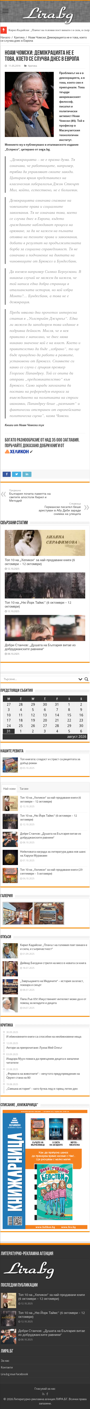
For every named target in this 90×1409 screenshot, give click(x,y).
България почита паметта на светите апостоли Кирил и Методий (30, 495)
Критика (19, 37)
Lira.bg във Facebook (14, 1374)
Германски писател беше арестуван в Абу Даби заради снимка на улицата (60, 509)
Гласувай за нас (45, 1388)
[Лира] (48, 10)
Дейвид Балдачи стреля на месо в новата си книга (53, 963)
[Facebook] (47, 1394)
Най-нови (9, 788)
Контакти (7, 1367)
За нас (5, 1360)
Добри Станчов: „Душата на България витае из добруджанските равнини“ (40, 647)
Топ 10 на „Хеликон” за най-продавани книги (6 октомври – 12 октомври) (40, 562)
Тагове (24, 788)
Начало (5, 37)
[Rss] (43, 1394)
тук (41, 425)
